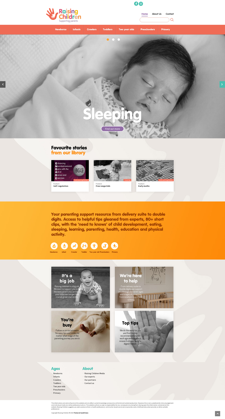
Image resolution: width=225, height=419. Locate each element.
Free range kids (103, 186)
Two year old (94, 252)
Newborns (60, 29)
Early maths (144, 186)
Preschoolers (148, 29)
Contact (170, 14)
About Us (156, 14)
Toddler (84, 252)
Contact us (89, 383)
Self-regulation (60, 186)
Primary (165, 29)
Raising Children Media (95, 373)
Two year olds (126, 29)
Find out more (112, 128)
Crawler (74, 252)
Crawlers (91, 29)
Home (145, 14)
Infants (76, 29)
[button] (222, 84)
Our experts (90, 376)
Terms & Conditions (81, 413)
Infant (64, 252)
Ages (55, 369)
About (88, 369)
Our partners (90, 380)
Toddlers (107, 29)
